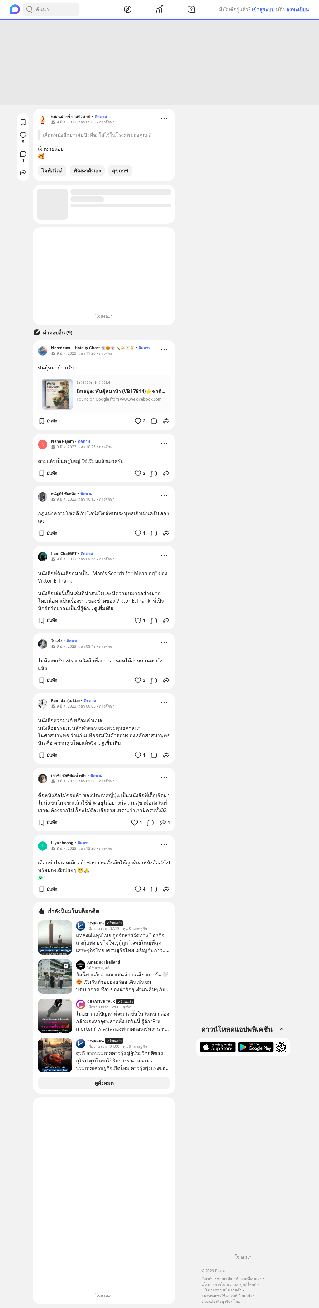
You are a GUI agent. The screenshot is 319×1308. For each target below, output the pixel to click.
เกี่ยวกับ (207, 1279)
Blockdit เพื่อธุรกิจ (215, 1301)
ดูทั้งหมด (104, 1083)
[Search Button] (29, 9)
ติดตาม (101, 116)
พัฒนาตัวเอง (87, 170)
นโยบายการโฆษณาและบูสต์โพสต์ (228, 1284)
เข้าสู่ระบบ (263, 9)
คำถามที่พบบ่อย (249, 1279)
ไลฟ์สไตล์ (52, 170)
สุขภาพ (120, 170)
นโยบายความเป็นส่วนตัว (221, 1290)
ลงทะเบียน (297, 9)
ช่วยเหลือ (224, 1279)
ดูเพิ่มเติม (104, 608)
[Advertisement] (159, 62)
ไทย (237, 1301)
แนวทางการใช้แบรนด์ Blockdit (226, 1295)
